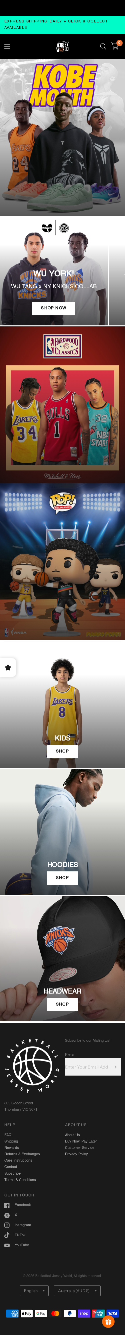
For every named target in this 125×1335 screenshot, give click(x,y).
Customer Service (79, 1148)
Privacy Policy (76, 1154)
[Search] (103, 46)
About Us (72, 1135)
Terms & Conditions (20, 1180)
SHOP (62, 752)
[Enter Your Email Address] (114, 1067)
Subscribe (12, 1174)
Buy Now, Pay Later (81, 1142)
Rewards (11, 1148)
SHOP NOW (53, 308)
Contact (10, 1167)
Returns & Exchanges (22, 1154)
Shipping (11, 1142)
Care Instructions (18, 1161)
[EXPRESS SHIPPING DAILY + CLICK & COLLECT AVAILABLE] (62, 25)
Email (70, 1054)
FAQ (8, 1135)
